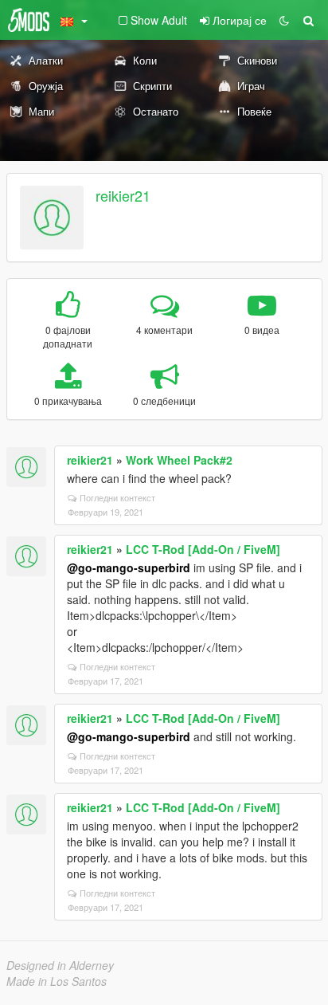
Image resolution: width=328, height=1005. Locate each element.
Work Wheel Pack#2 (179, 460)
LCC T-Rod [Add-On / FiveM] (203, 549)
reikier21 (123, 195)
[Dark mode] (284, 20)
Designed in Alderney (60, 965)
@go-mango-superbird (128, 567)
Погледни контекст (117, 497)
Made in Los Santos (56, 981)
